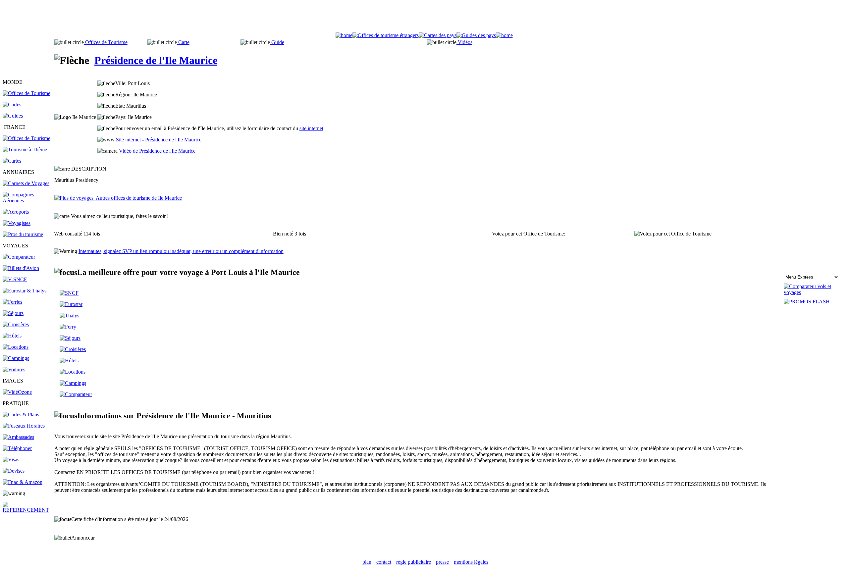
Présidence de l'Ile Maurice (155, 60)
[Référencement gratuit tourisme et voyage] (28, 510)
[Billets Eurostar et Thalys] (71, 304)
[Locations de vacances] (15, 347)
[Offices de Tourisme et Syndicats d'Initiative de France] (26, 138)
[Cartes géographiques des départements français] (12, 161)
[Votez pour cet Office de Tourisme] (673, 234)
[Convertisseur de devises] (14, 471)
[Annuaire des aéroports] (16, 212)
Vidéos (464, 42)
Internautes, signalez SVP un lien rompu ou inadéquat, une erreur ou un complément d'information (181, 251)
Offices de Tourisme (106, 42)
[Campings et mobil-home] (16, 358)
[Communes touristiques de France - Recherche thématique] (25, 149)
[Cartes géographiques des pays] (12, 104)
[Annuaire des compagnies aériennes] (28, 200)
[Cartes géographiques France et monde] (21, 414)
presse (442, 562)
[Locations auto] (14, 369)
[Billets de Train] (69, 293)
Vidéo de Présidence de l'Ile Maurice (157, 151)
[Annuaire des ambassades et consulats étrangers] (18, 437)
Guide (277, 42)
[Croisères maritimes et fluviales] (73, 349)
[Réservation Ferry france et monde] (12, 302)
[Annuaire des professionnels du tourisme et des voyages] (23, 234)
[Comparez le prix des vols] (814, 292)
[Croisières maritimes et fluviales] (16, 324)
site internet (311, 128)
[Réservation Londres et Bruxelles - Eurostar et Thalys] (24, 290)
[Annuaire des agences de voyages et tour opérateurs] (16, 223)
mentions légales (471, 562)
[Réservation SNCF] (15, 279)
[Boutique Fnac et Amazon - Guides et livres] (22, 482)
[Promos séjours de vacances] (13, 313)
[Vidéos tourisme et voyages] (17, 392)
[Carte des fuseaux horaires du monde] (24, 426)
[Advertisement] (424, 17)
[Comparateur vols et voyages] (19, 257)
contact (383, 562)
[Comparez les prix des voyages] (76, 394)
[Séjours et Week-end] (70, 338)
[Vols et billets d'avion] (21, 268)
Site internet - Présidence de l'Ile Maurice (158, 139)
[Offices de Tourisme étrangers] (26, 93)
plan (366, 562)
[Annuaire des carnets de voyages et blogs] (26, 183)
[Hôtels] (12, 336)
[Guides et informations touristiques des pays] (13, 116)
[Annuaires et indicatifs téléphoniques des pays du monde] (17, 448)
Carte (183, 42)
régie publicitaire (413, 562)
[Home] (344, 35)
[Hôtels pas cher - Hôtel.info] (69, 360)
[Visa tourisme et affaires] (11, 459)
